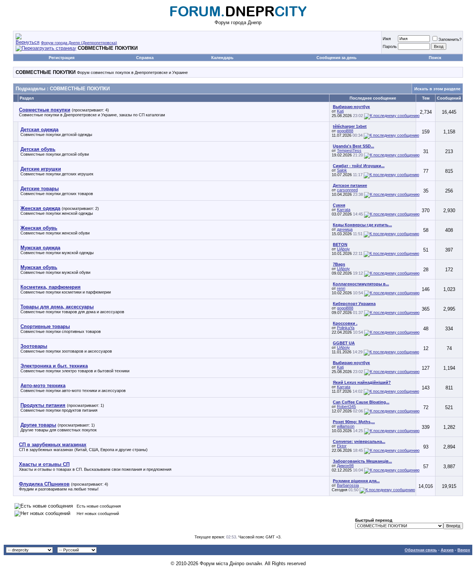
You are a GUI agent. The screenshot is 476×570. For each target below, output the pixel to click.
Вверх (463, 550)
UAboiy (343, 249)
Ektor (342, 446)
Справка (145, 57)
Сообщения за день (336, 57)
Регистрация (61, 57)
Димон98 (345, 465)
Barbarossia (348, 485)
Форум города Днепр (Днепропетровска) (79, 43)
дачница (345, 229)
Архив (447, 550)
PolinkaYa (345, 328)
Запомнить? (449, 39)
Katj (340, 111)
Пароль (390, 46)
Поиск (435, 57)
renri (341, 288)
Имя (387, 38)
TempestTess (349, 150)
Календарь (222, 57)
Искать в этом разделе (437, 89)
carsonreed (347, 190)
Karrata (343, 209)
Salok (342, 170)
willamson (345, 426)
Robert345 (346, 406)
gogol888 (345, 131)
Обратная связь (421, 550)
